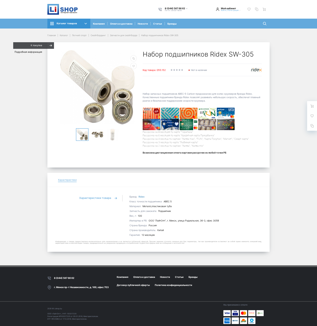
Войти (223, 10)
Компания (99, 23)
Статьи (157, 23)
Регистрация (233, 10)
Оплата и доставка (121, 23)
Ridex (142, 196)
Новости (143, 23)
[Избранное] (249, 9)
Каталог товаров (67, 23)
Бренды (171, 23)
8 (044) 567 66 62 (64, 278)
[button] (176, 8)
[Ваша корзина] (264, 9)
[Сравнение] (256, 9)
